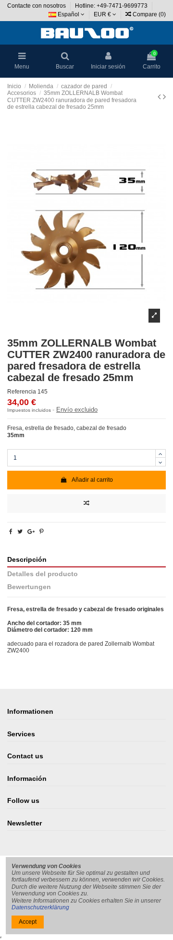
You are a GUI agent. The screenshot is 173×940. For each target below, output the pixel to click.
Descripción (27, 559)
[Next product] (164, 97)
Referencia (21, 391)
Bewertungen (29, 587)
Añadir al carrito (92, 479)
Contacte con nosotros (37, 5)
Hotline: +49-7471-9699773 (112, 5)
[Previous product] (160, 97)
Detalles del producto (42, 574)
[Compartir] (10, 531)
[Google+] (31, 531)
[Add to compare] (86, 503)
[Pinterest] (41, 531)
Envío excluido (77, 409)
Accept (28, 921)
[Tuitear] (20, 531)
